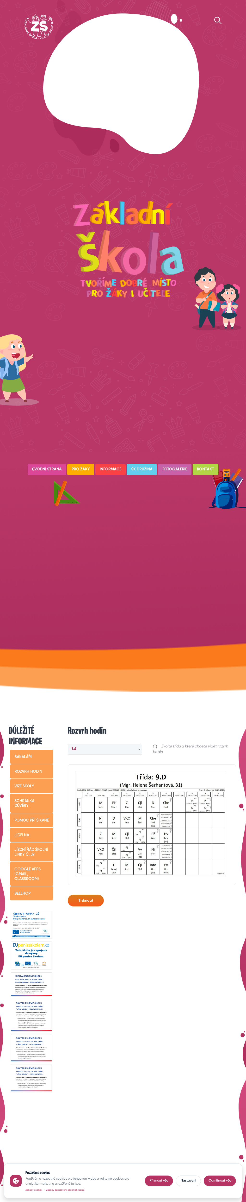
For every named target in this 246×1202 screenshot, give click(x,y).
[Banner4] (31, 984)
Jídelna (21, 835)
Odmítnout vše (220, 1180)
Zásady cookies (34, 1190)
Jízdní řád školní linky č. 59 (31, 852)
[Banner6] (31, 1048)
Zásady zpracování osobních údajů (65, 1190)
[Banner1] (31, 925)
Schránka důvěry (24, 803)
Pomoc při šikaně (31, 820)
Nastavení (188, 1180)
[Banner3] (31, 956)
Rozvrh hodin (28, 772)
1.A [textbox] (74, 749)
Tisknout (85, 901)
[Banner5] (31, 1015)
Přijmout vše (159, 1180)
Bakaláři (23, 757)
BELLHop (22, 894)
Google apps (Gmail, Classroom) (27, 874)
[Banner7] (31, 1078)
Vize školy (24, 786)
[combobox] (105, 749)
